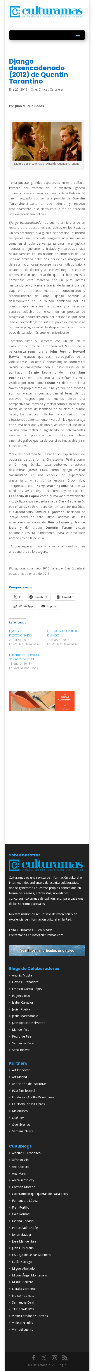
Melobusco (20, 1111)
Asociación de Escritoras (29, 1084)
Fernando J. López (25, 1200)
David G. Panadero (25, 982)
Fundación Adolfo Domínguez (33, 1097)
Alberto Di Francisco (26, 1153)
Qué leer (18, 1118)
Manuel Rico (21, 1029)
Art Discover (21, 1070)
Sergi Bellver (21, 1050)
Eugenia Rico (21, 995)
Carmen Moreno (23, 1187)
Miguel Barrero (22, 1282)
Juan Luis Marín (23, 1248)
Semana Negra (22, 1131)
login (62, 1365)
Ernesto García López (27, 989)
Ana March (19, 1173)
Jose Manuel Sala (24, 1241)
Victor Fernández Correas (30, 1316)
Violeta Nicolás (22, 1323)
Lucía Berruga (22, 1261)
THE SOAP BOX (23, 1309)
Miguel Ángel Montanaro (29, 1275)
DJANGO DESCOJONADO (20, 633)
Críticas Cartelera (51, 89)
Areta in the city (23, 1180)
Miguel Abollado (23, 1268)
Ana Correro (20, 1167)
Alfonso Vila (20, 1160)
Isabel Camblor (22, 1002)
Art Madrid (19, 1077)
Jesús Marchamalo (25, 1016)
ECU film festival (23, 1090)
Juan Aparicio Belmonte (28, 1023)
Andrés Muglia (22, 975)
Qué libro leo (21, 1124)
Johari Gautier (21, 1234)
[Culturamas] (47, 872)
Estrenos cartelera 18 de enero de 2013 (24, 657)
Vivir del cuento (22, 1329)
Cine (34, 89)
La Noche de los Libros (28, 1104)
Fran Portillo (20, 1207)
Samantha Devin (23, 1043)
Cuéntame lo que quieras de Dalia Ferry (40, 1194)
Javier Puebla (21, 1009)
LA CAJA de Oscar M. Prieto (31, 1255)
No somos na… (23, 1295)
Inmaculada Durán (25, 1228)
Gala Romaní (21, 1214)
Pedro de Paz (21, 1036)
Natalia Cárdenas (24, 1289)
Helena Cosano (23, 1221)
